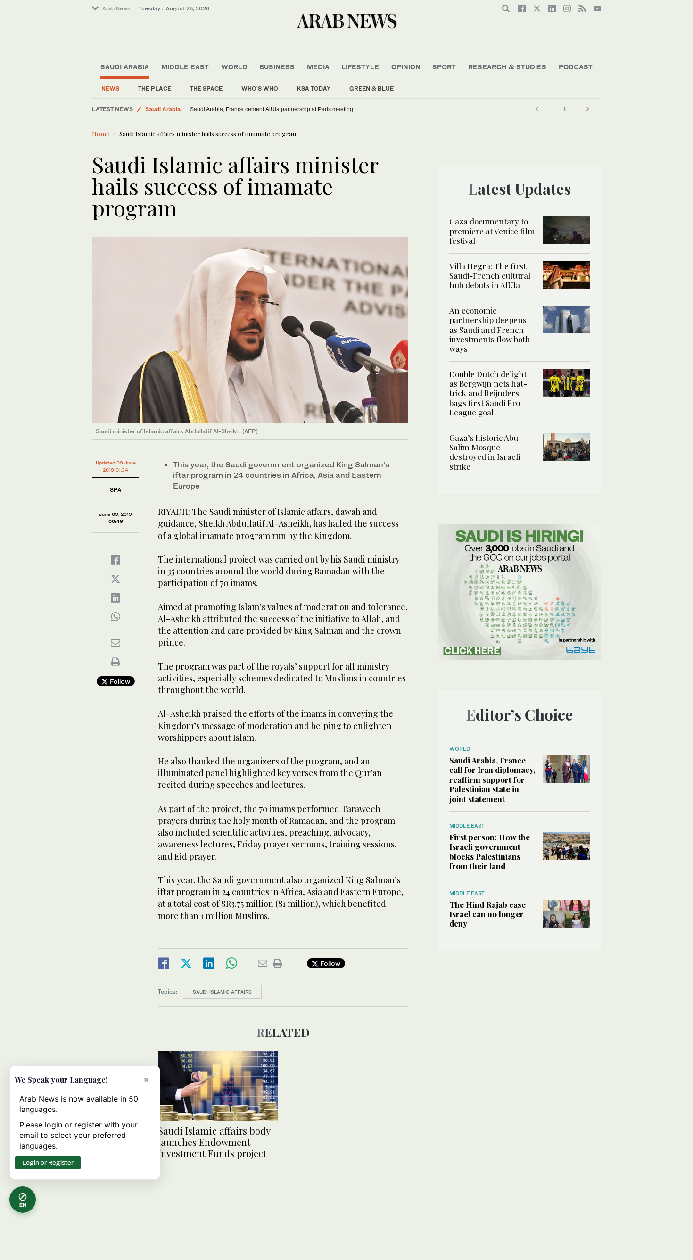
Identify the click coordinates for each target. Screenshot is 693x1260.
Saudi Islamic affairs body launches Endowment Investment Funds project (214, 1142)
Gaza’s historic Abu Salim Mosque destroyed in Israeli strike (484, 452)
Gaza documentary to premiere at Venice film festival (492, 231)
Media (318, 67)
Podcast (576, 67)
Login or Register (48, 1162)
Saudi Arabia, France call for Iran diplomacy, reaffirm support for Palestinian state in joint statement (492, 779)
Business (277, 67)
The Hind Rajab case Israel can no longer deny (487, 914)
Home (100, 134)
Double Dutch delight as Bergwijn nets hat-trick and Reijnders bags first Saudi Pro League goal (488, 393)
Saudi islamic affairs (222, 992)
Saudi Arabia (124, 67)
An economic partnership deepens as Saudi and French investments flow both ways (489, 329)
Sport (444, 67)
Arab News (116, 8)
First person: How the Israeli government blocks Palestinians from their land (489, 851)
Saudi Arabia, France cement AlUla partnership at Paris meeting (271, 109)
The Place (154, 88)
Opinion (406, 67)
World (234, 67)
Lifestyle (360, 67)
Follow (119, 681)
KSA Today (313, 88)
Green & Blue (371, 88)
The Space (206, 88)
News (110, 88)
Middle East (185, 67)
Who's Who (259, 88)
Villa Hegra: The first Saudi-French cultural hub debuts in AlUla (489, 275)
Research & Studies (507, 67)
